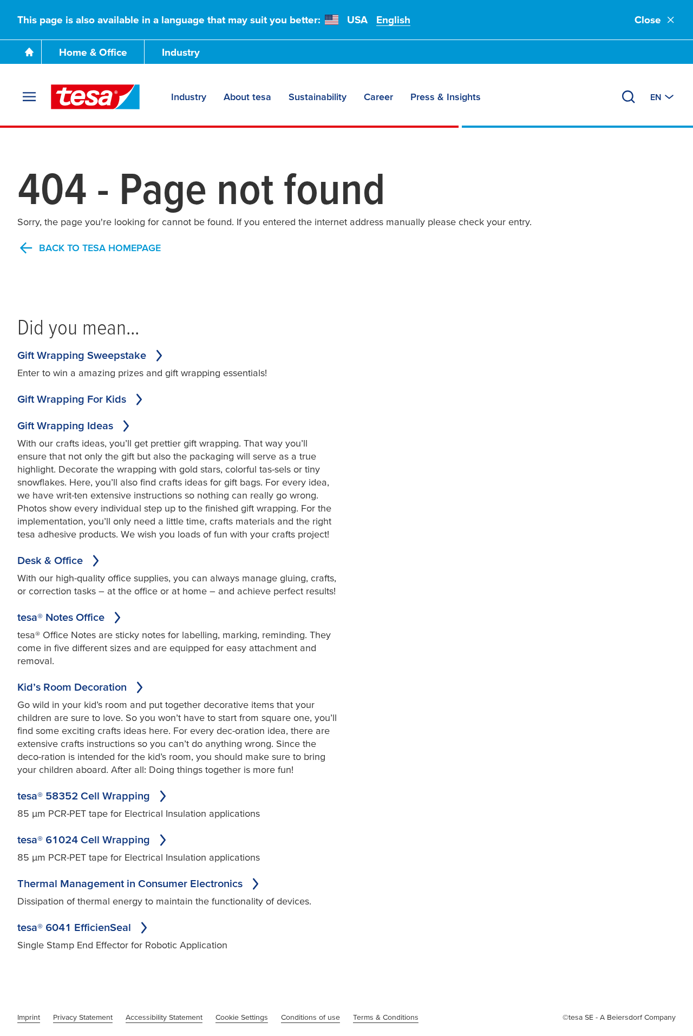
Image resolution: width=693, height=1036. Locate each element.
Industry (181, 52)
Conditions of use (310, 1017)
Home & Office (93, 52)
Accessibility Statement (164, 1017)
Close (648, 19)
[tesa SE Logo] (95, 96)
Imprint (28, 1017)
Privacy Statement (83, 1017)
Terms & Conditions (386, 1017)
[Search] (628, 97)
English (393, 19)
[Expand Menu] (29, 97)
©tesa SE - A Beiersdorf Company (619, 1017)
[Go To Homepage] (29, 52)
